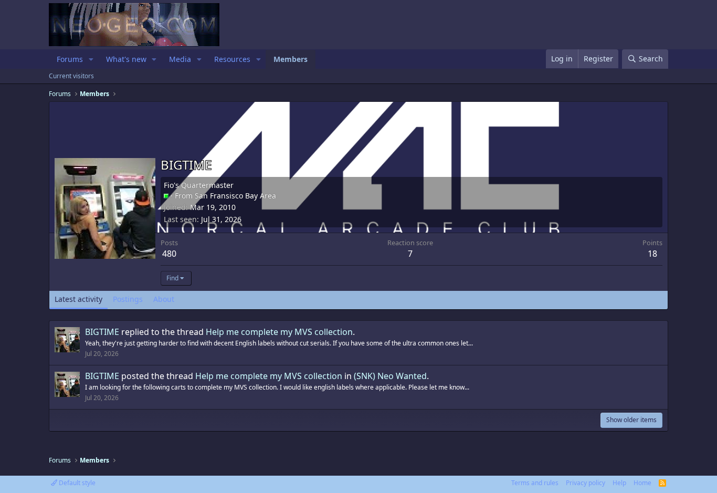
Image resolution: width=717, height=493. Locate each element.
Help (619, 482)
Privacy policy (585, 482)
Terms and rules (534, 482)
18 (652, 253)
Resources (232, 59)
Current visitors (71, 75)
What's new (126, 59)
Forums (70, 59)
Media (180, 59)
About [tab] (163, 299)
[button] (91, 59)
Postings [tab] (128, 299)
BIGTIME (102, 332)
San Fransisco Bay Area (235, 196)
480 (169, 253)
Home (642, 482)
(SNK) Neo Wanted (390, 376)
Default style (76, 482)
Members (290, 59)
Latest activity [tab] (78, 299)
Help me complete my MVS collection (279, 332)
